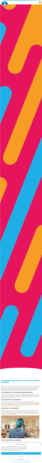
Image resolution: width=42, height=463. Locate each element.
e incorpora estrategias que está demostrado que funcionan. (20, 405)
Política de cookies (15, 461)
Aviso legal (28, 461)
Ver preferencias (21, 459)
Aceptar (21, 453)
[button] (40, 444)
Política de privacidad (22, 461)
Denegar (21, 456)
